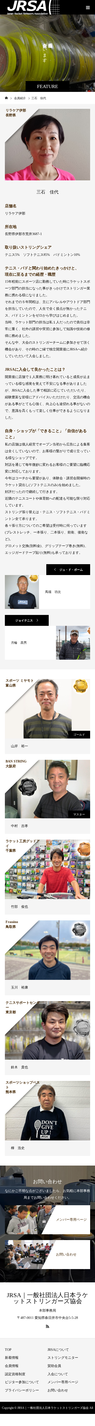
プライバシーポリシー (22, 1390)
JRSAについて (58, 1350)
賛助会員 (54, 1366)
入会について (58, 1374)
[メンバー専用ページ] (47, 1207)
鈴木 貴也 (19, 1067)
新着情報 (12, 1358)
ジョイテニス (24, 620)
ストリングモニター (63, 1358)
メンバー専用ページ (63, 1382)
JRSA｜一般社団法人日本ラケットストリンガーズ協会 (47, 1298)
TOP (8, 1350)
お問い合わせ (58, 1390)
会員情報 (12, 1366)
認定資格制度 (15, 1374)
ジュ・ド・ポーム (71, 569)
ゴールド (79, 734)
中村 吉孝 (19, 826)
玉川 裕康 (19, 987)
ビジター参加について (22, 1382)
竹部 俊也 (19, 907)
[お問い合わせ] (47, 1242)
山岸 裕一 (19, 746)
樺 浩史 (18, 1148)
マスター (79, 814)
